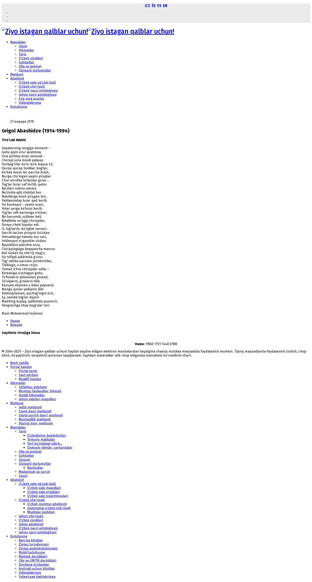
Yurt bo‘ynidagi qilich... (44, 443)
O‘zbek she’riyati (32, 86)
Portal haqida (21, 367)
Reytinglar (35, 468)
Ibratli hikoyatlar (32, 395)
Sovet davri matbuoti (35, 411)
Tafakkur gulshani (33, 387)
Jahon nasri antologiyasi (37, 95)
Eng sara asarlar (31, 99)
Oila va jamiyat (30, 66)
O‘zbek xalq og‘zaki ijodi (37, 82)
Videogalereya (30, 103)
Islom (23, 46)
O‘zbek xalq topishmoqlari (47, 496)
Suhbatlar (26, 62)
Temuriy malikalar (41, 439)
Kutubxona (18, 107)
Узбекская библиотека (37, 577)
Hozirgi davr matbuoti (36, 423)
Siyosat (24, 460)
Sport (23, 476)
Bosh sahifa (19, 363)
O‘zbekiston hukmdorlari (46, 435)
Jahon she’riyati (31, 516)
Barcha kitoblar (31, 540)
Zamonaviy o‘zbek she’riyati (48, 508)
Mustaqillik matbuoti (35, 419)
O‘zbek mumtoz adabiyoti (47, 504)
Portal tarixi (28, 371)
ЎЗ (154, 5)
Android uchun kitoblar (37, 569)
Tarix (22, 54)
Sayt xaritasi (28, 375)
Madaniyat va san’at (34, 472)
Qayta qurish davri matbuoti (41, 415)
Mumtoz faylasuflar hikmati (40, 391)
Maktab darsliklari (33, 556)
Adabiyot (17, 78)
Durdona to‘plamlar (34, 564)
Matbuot (16, 74)
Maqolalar (18, 42)
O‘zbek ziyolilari (31, 58)
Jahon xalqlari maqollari (37, 399)
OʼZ (147, 5)
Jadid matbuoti (30, 407)
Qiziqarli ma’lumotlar (35, 70)
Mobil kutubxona (32, 552)
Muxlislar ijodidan (41, 512)
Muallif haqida (30, 379)
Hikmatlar (26, 50)
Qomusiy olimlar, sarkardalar (49, 448)
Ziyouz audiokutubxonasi (38, 548)
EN (165, 5)
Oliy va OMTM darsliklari (37, 560)
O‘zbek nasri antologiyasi (38, 91)
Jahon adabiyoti (31, 524)
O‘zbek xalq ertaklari (43, 492)
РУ (159, 5)
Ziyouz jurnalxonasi (34, 544)
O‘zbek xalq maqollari (44, 488)
